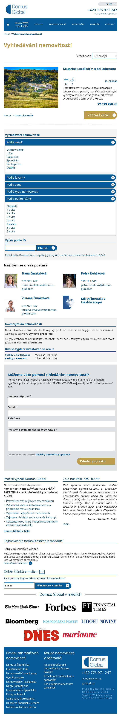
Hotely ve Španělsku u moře (22, 703)
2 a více (11, 213)
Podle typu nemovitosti (22, 191)
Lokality (38, 24)
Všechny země (15, 149)
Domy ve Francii (15, 694)
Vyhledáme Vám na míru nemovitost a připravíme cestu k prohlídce (28, 507)
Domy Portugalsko (17, 686)
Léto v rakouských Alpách (21, 549)
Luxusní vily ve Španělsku (21, 690)
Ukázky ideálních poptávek (53, 454)
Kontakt (109, 24)
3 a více (11, 217)
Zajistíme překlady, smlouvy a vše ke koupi (31, 517)
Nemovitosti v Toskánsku (21, 681)
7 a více (11, 231)
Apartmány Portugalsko (20, 698)
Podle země (14, 142)
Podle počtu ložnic (19, 198)
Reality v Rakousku (16, 358)
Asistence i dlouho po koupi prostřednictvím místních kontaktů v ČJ (32, 523)
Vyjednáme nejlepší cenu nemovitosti (28, 513)
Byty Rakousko (15, 677)
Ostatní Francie (24, 115)
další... (66, 524)
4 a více (11, 220)
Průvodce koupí (57, 24)
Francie (8, 115)
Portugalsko (14, 164)
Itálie (10, 153)
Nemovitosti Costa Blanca (21, 673)
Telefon (14, 418)
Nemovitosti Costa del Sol (21, 707)
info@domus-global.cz (106, 13)
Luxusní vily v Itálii (16, 669)
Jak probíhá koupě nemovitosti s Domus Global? (56, 668)
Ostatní (11, 167)
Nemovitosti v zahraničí (21, 24)
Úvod (7, 34)
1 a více (11, 209)
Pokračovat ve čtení (15, 563)
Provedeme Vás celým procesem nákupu (30, 501)
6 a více (11, 227)
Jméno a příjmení (20, 396)
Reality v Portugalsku (18, 354)
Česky (109, 3)
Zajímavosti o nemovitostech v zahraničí (33, 541)
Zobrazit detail (98, 115)
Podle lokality (16, 177)
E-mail (13, 407)
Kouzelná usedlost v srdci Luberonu (89, 69)
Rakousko (13, 157)
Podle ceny (14, 184)
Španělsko (13, 160)
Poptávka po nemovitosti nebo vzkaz (32, 429)
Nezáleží (12, 206)
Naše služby (78, 24)
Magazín (94, 24)
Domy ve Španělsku (17, 664)
